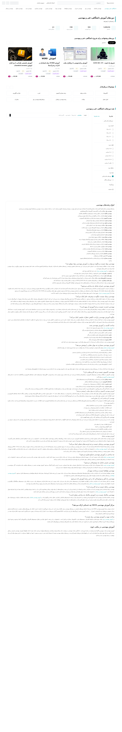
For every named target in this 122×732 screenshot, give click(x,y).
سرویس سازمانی (40, 3)
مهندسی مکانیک (97, 8)
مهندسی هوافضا (68, 8)
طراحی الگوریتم (16, 93)
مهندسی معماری (38, 8)
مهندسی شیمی (48, 8)
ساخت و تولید (83, 93)
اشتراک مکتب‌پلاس (51, 3)
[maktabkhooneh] (118, 3)
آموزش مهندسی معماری (108, 347)
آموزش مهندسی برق (108, 519)
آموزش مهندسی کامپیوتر (108, 377)
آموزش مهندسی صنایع (109, 457)
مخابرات (17, 99)
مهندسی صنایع (19, 8)
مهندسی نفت (29, 8)
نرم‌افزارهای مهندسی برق (39, 99)
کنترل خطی (105, 99)
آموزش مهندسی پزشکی (101, 449)
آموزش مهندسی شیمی (108, 465)
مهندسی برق (88, 8)
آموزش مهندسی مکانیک (35, 497)
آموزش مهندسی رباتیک (101, 491)
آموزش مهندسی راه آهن (95, 483)
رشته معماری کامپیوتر (61, 93)
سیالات (83, 99)
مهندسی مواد (58, 8)
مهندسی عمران (78, 8)
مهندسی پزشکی (9, 8)
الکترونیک (105, 93)
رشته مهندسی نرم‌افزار (61, 99)
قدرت (38, 93)
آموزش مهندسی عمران (104, 293)
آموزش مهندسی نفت (108, 328)
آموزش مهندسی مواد (102, 271)
